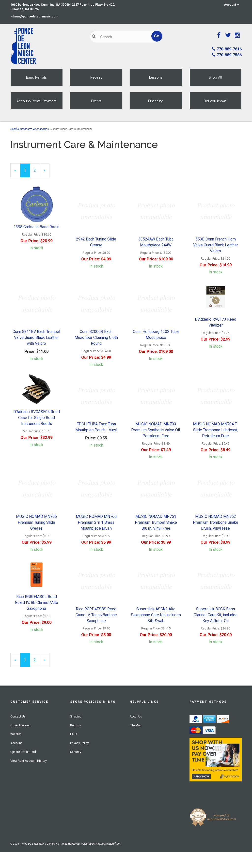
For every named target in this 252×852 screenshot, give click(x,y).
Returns (75, 725)
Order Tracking (20, 725)
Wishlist (15, 734)
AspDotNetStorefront (108, 843)
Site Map (135, 725)
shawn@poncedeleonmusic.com (34, 16)
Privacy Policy (79, 743)
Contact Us (18, 716)
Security (75, 752)
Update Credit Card (23, 752)
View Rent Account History (28, 760)
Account (230, 4)
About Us (136, 716)
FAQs (73, 734)
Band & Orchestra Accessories (29, 129)
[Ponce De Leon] (46, 46)
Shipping (75, 716)
